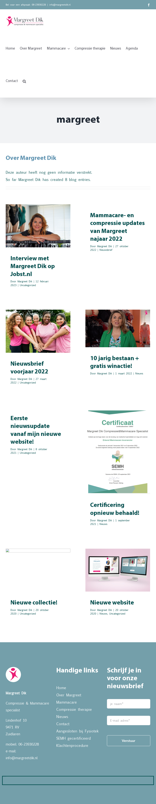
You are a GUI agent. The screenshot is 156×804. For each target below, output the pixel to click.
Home (61, 687)
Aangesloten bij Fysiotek (77, 730)
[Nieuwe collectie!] (38, 570)
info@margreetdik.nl (60, 4)
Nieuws (118, 336)
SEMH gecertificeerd (73, 738)
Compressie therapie (74, 709)
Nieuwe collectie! (33, 603)
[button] (24, 81)
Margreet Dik (25, 281)
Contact (62, 723)
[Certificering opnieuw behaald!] (117, 450)
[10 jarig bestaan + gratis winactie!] (117, 328)
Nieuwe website (112, 603)
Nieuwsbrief (105, 249)
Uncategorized (38, 237)
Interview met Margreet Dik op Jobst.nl (32, 267)
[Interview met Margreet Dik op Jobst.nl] (38, 225)
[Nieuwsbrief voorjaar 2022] (38, 331)
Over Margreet (68, 694)
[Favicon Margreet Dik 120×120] (13, 668)
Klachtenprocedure (72, 745)
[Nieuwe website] (117, 570)
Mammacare (66, 702)
